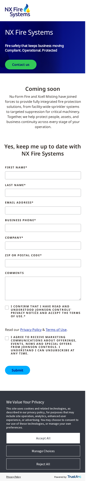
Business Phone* (20, 220)
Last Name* (15, 185)
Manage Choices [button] (43, 451)
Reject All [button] (43, 464)
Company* (14, 237)
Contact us (20, 64)
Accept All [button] (43, 438)
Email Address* (19, 202)
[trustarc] (74, 477)
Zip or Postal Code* (23, 255)
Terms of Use (56, 329)
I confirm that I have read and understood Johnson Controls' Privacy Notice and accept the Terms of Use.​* (46, 311)
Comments (14, 273)
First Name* (16, 167)
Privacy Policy (31, 329)
